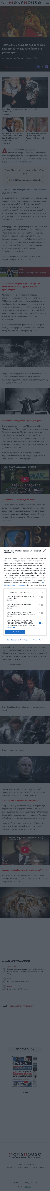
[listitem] (25, 592)
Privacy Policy (38, 640)
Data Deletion (12, 640)
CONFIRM (15, 632)
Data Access (24, 640)
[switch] (41, 597)
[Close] (45, 551)
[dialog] (25, 595)
